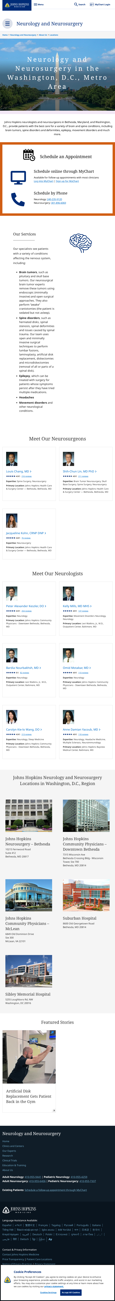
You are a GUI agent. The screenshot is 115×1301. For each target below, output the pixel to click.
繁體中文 (30, 1225)
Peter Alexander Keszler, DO (25, 606)
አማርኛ (18, 1225)
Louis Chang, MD (18, 471)
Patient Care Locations (39, 1259)
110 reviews (83, 672)
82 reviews (24, 672)
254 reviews (27, 611)
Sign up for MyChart (67, 181)
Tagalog (56, 1225)
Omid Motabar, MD (76, 668)
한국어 (96, 1229)
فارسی (5, 1239)
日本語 (85, 1229)
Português (83, 1225)
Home (5, 35)
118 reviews (83, 734)
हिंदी (15, 1239)
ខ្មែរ (33, 1239)
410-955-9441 (33, 1177)
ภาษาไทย (88, 1234)
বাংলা (76, 1229)
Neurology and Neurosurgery (49, 23)
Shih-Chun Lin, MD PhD (79, 471)
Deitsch (24, 1239)
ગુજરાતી (75, 1234)
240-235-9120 (54, 199)
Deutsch (37, 1234)
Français (43, 1225)
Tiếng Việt (7, 1229)
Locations (54, 35)
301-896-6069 (58, 203)
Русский (68, 1225)
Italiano (96, 1225)
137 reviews (83, 611)
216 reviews (27, 476)
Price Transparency (13, 1259)
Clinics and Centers (13, 1146)
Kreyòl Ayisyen (10, 1234)
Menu (39, 6)
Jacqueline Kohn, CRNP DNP (25, 533)
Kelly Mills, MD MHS (76, 606)
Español (6, 1225)
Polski (49, 1234)
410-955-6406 (37, 1181)
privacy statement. (54, 1286)
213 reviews (27, 734)
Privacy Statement (45, 1264)
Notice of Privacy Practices (17, 1264)
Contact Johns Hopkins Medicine (20, 1254)
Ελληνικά (61, 1234)
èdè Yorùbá (64, 1229)
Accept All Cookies (71, 1292)
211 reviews (83, 476)
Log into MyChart (43, 181)
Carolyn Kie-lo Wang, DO (23, 729)
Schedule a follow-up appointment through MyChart (56, 1190)
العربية (25, 1234)
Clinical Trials (9, 1160)
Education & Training (14, 1165)
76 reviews (26, 538)
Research (7, 1155)
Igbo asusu (48, 1229)
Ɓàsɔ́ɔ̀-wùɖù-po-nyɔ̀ (27, 1229)
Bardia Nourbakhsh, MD (22, 668)
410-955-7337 (88, 1181)
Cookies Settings (48, 1292)
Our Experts (9, 1150)
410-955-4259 (79, 1177)
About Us (43, 35)
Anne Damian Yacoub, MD (81, 729)
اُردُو (100, 1234)
